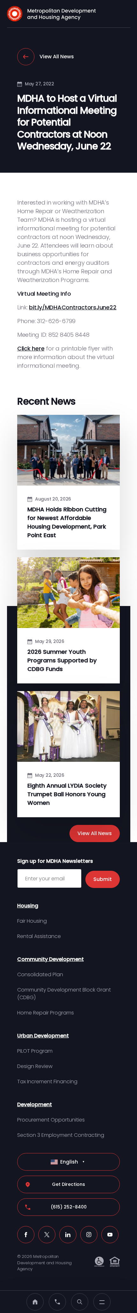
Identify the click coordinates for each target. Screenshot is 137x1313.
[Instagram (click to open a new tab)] (88, 1234)
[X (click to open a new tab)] (46, 1234)
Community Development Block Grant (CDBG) (64, 993)
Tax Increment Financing (47, 1081)
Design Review (35, 1066)
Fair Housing (32, 921)
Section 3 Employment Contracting (60, 1135)
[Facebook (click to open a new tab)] (25, 1234)
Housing (27, 905)
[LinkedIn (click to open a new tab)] (67, 1234)
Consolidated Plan (40, 974)
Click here (31, 348)
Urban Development (43, 1035)
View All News (57, 56)
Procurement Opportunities (51, 1119)
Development (34, 1104)
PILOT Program (35, 1051)
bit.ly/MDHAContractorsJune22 (72, 307)
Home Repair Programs (45, 1012)
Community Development (50, 959)
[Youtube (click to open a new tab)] (110, 1234)
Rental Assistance (39, 936)
